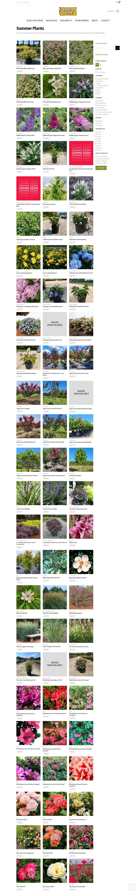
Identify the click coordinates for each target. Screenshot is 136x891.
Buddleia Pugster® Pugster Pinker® (79, 135)
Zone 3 (99, 132)
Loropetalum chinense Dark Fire (78, 509)
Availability (66, 20)
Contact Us (26, 2)
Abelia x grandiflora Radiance (77, 68)
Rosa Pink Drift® (20, 886)
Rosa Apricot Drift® (21, 819)
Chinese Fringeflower (47, 540)
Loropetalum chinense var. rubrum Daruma (55, 542)
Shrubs (99, 92)
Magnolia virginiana (21, 613)
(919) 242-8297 (110, 11)
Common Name (101, 72)
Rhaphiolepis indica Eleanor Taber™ (53, 680)
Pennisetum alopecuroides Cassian (79, 646)
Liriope (17, 507)
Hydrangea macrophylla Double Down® (27, 306)
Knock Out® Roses (102, 110)
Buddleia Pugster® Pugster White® (25, 169)
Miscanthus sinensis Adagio (50, 613)
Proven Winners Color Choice (105, 112)
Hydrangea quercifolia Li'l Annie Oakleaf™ (80, 340)
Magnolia (71, 540)
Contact (105, 20)
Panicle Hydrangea (47, 338)
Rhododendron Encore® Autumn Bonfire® (54, 713)
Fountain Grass (72, 644)
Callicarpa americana (48, 169)
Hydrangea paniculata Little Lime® (52, 340)
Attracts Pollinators (102, 161)
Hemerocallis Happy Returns (24, 273)
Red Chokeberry (46, 100)
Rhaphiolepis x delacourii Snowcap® (79, 680)
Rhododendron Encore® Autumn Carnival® (28, 749)
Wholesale (51, 20)
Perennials (100, 87)
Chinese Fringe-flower (74, 507)
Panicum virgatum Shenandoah (51, 646)
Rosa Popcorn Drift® (48, 886)
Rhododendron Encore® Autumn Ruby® (54, 784)
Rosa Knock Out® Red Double (77, 886)
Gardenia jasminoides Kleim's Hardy (53, 239)
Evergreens (100, 81)
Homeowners (82, 20)
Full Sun (99, 123)
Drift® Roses (100, 101)
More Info (19, 71)
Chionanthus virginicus (49, 204)
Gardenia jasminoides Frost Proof (25, 239)
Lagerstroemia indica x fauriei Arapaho (53, 442)
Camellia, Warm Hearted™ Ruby (23, 202)
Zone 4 (99, 134)
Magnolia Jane (73, 542)
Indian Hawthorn (46, 678)
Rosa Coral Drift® (47, 819)
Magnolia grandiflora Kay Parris (51, 578)
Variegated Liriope (46, 507)
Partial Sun (100, 125)
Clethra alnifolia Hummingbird (77, 204)
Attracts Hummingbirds (103, 159)
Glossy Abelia (19, 66)
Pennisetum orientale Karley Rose (25, 680)
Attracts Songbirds (102, 163)
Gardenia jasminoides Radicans (77, 239)
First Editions (100, 107)
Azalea (17, 711)
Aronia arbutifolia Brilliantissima (52, 102)
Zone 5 (99, 136)
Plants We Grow (34, 20)
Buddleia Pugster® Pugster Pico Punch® (54, 135)
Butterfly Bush (72, 100)
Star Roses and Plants (103, 114)
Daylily (17, 271)
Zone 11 (99, 150)
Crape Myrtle (45, 371)
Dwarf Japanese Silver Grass (49, 611)
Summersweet (72, 202)
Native (98, 83)
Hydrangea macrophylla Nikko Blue (52, 306)
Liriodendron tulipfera (75, 475)
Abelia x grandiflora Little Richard (52, 68)
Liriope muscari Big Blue (23, 509)
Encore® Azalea (101, 103)
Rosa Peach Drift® (48, 853)
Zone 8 (99, 143)
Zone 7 (99, 141)
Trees (98, 94)
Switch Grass (19, 644)
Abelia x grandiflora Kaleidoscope (25, 68)
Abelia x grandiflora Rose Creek (24, 102)
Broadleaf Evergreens (103, 79)
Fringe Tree (45, 202)
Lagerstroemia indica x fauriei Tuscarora (54, 475)
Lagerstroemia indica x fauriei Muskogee (80, 442)
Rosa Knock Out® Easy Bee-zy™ (77, 819)
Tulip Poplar (71, 473)
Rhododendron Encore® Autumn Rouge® (80, 749)
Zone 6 (99, 139)
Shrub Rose (71, 851)
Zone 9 (99, 145)
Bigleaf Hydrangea (73, 271)
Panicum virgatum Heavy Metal (24, 647)
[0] (119, 2)
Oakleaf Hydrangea (73, 338)
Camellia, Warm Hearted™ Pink (75, 167)
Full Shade (100, 121)
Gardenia (18, 237)
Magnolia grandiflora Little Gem (78, 578)
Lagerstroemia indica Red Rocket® (25, 442)
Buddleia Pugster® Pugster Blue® (25, 135)
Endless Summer (101, 105)
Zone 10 (99, 147)
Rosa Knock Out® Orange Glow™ (25, 853)
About (95, 20)
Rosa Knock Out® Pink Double (77, 853)
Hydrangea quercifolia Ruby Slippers (26, 373)
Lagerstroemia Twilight (23, 408)
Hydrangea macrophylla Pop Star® (26, 340)
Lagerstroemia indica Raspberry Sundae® (80, 409)
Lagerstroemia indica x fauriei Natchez (27, 475)
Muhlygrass (71, 611)
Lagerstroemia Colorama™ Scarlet (78, 373)
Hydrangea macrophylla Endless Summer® (81, 273)
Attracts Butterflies (102, 156)
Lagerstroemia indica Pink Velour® (52, 408)
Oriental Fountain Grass (21, 678)
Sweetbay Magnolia (20, 611)
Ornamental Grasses (102, 85)
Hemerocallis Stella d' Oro (50, 273)
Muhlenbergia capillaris (75, 613)
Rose (17, 817)
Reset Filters (101, 168)
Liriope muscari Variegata (50, 509)
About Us (19, 2)
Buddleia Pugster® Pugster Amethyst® (79, 102)
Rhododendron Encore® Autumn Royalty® (28, 784)
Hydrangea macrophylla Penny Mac (79, 306)
